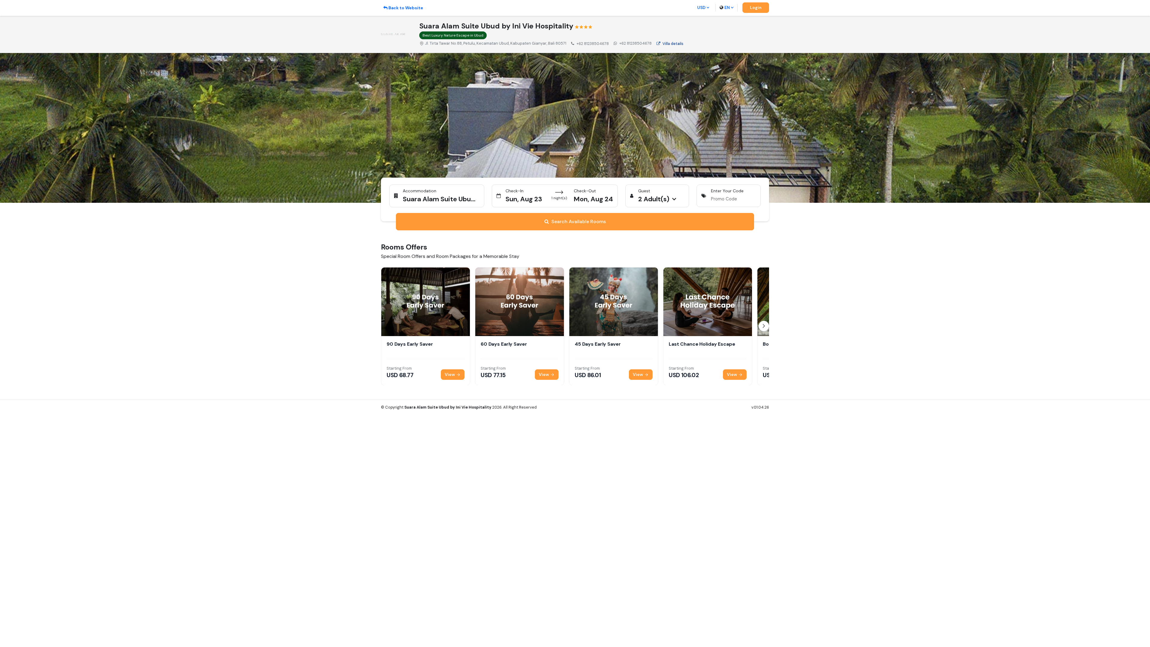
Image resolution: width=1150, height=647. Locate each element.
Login (756, 7)
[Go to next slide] (764, 326)
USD (701, 7)
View (450, 374)
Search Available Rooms (578, 221)
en (727, 7)
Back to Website (405, 7)
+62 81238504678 (635, 43)
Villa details (672, 43)
